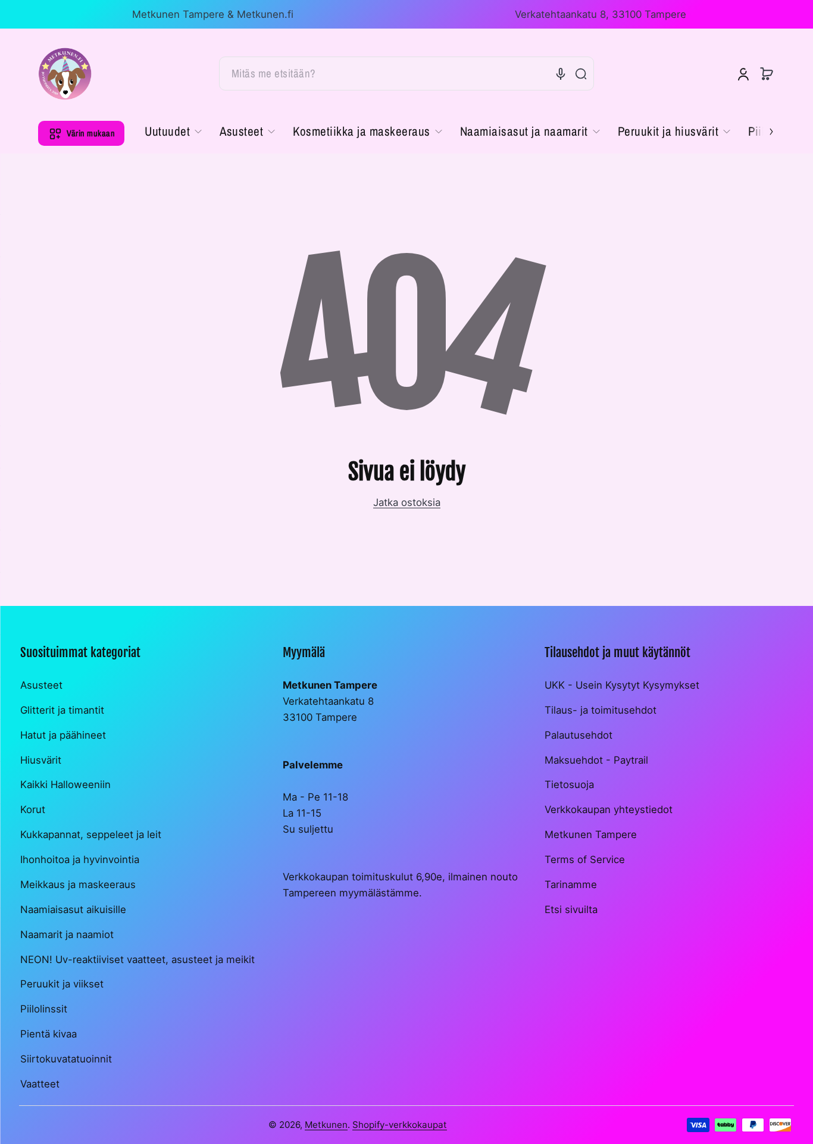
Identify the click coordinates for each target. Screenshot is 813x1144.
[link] (178, 131)
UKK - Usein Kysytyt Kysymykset (622, 685)
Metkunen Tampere (591, 834)
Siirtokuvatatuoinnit (66, 1059)
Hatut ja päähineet (63, 735)
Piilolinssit (43, 1009)
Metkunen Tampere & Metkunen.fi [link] (212, 14)
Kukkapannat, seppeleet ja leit (90, 834)
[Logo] (65, 74)
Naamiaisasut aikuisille (73, 909)
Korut (32, 809)
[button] (766, 73)
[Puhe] (560, 73)
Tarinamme (571, 884)
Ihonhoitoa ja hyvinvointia (79, 859)
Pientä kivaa (48, 1034)
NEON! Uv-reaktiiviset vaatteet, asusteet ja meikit (137, 959)
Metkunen (326, 1124)
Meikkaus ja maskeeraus (78, 884)
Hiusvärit (40, 760)
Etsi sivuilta (571, 909)
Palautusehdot (578, 735)
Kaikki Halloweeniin (65, 784)
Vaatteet (40, 1084)
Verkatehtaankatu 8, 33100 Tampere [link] (600, 14)
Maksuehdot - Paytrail (596, 760)
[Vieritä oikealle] (763, 130)
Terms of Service (585, 859)
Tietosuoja (569, 784)
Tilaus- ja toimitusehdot (600, 710)
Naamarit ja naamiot (67, 934)
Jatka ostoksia (406, 502)
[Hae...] (580, 73)
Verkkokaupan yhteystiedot (609, 809)
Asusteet (41, 685)
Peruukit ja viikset (62, 984)
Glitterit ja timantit (62, 710)
